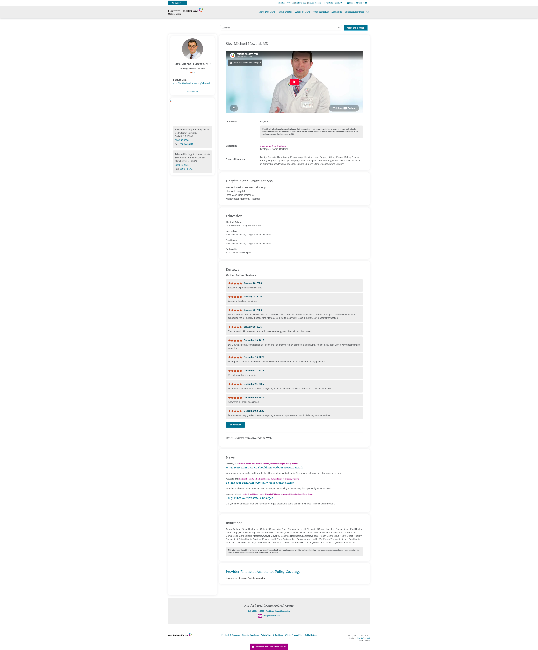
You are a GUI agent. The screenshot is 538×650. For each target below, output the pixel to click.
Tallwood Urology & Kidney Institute (284, 464)
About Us (281, 3)
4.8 (193, 72)
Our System (176, 3)
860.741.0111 (186, 144)
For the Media (328, 3)
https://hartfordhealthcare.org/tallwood (191, 83)
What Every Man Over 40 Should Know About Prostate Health (264, 468)
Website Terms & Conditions (272, 635)
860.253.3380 (182, 140)
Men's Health (307, 494)
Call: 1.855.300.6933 (256, 611)
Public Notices (311, 635)
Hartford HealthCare (246, 464)
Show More (235, 424)
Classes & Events (355, 3)
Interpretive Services (272, 616)
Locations (336, 12)
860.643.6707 (186, 169)
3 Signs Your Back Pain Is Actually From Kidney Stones (260, 483)
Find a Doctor (285, 12)
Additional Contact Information (278, 611)
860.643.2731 (182, 165)
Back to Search (356, 28)
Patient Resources (354, 12)
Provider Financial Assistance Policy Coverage (263, 572)
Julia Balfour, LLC (363, 638)
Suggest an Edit (192, 91)
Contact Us (339, 3)
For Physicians (301, 3)
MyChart (290, 3)
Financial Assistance (250, 635)
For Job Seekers (314, 3)
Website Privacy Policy (294, 635)
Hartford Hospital (262, 464)
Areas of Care (302, 12)
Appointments (321, 12)
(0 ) (365, 3)
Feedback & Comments (231, 635)
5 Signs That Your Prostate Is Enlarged (249, 498)
